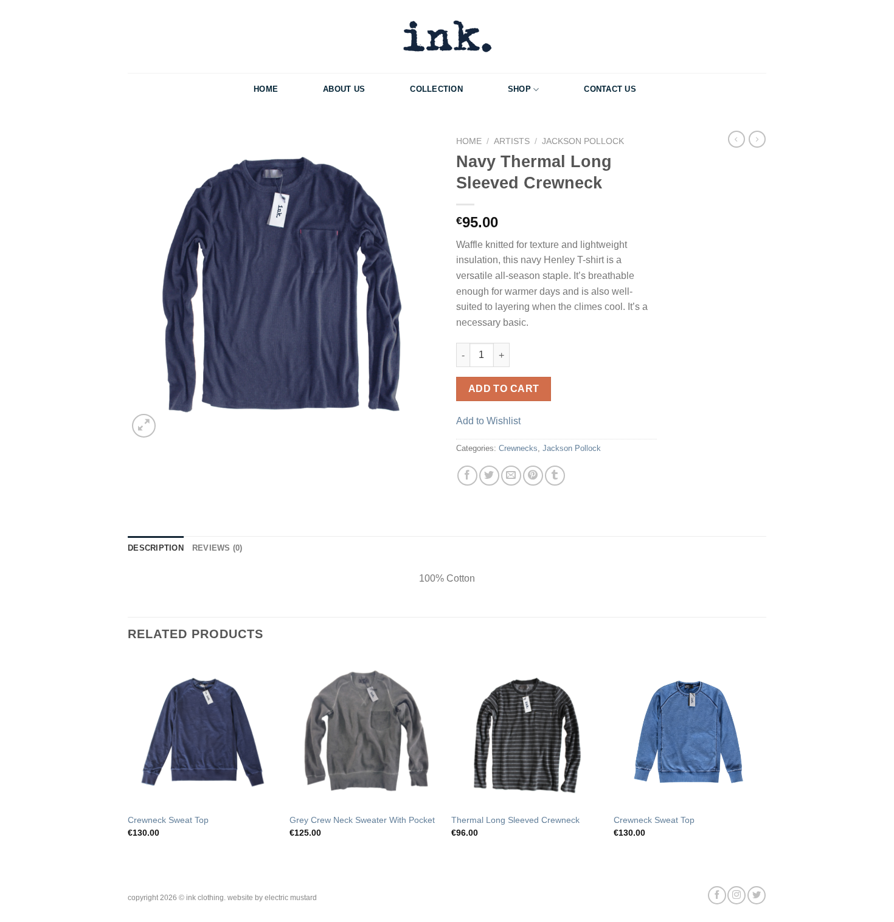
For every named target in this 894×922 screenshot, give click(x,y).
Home (266, 89)
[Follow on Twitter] (756, 895)
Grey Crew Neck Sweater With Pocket (362, 820)
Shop (519, 89)
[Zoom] (144, 426)
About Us (344, 89)
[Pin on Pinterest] (533, 476)
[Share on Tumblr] (555, 476)
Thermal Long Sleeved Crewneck (515, 820)
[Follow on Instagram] (736, 895)
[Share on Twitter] (489, 476)
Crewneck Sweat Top (168, 820)
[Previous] (128, 763)
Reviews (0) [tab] (217, 547)
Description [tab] (156, 547)
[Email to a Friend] (511, 476)
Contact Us (610, 89)
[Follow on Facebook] (717, 895)
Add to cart (503, 389)
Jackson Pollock (583, 141)
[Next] (763, 763)
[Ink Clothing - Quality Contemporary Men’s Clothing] (447, 36)
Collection (436, 89)
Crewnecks (518, 448)
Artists (512, 141)
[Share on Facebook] (467, 476)
